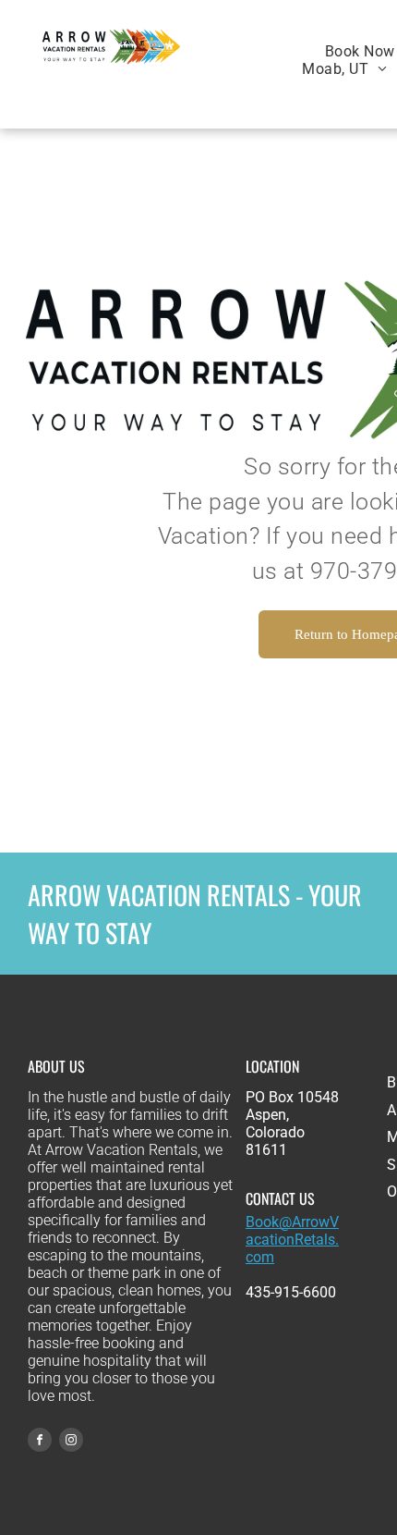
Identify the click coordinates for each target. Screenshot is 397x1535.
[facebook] (40, 1442)
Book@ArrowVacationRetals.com (292, 1239)
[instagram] (71, 1442)
